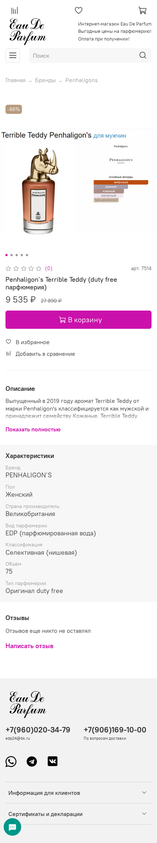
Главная (15, 80)
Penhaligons (81, 80)
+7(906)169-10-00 (115, 730)
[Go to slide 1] (6, 255)
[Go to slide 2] (12, 255)
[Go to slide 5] (27, 255)
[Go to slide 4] (22, 255)
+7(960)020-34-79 (37, 730)
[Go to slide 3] (17, 255)
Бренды (45, 80)
